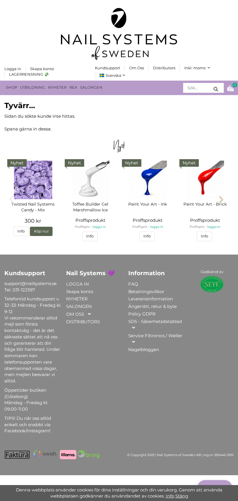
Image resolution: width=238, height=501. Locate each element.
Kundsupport (107, 68)
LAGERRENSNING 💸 (29, 74)
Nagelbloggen (143, 349)
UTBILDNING (32, 87)
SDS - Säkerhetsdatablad (155, 321)
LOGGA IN (77, 284)
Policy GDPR (142, 314)
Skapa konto (42, 68)
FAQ (133, 284)
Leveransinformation (150, 299)
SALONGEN (91, 87)
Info (21, 231)
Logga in (12, 68)
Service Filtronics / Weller (155, 335)
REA (73, 87)
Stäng (181, 496)
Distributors (164, 68)
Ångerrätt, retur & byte (152, 306)
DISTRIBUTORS (83, 321)
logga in (99, 227)
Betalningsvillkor (146, 291)
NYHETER (57, 87)
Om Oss (136, 68)
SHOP (11, 87)
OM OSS (75, 314)
